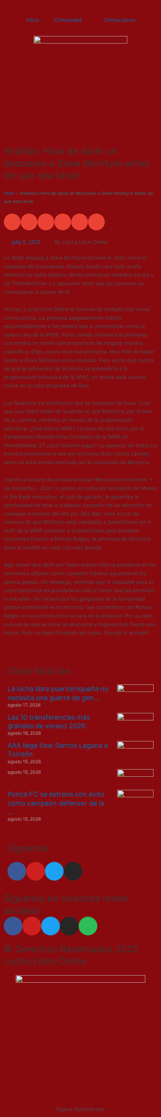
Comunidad (67, 20)
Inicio (32, 20)
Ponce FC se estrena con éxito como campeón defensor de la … (55, 803)
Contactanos (119, 20)
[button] (12, 221)
